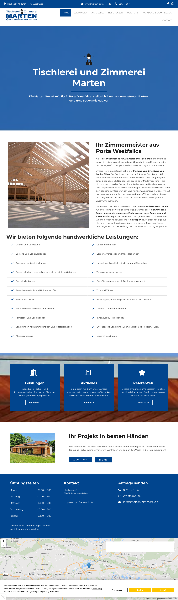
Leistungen (80, 12)
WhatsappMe (132, 496)
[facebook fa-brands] (167, 3)
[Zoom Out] (3, 545)
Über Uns (132, 12)
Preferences (117, 590)
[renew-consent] (3, 597)
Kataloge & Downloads (157, 12)
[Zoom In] (3, 541)
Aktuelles (98, 12)
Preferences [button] (54, 592)
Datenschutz (86, 502)
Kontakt (166, 20)
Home (65, 12)
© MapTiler (150, 598)
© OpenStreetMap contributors (165, 598)
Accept (163, 590)
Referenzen (115, 12)
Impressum (70, 502)
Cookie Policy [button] (97, 589)
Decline (140, 590)
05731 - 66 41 (131, 490)
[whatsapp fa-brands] (172, 3)
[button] (34, 402)
